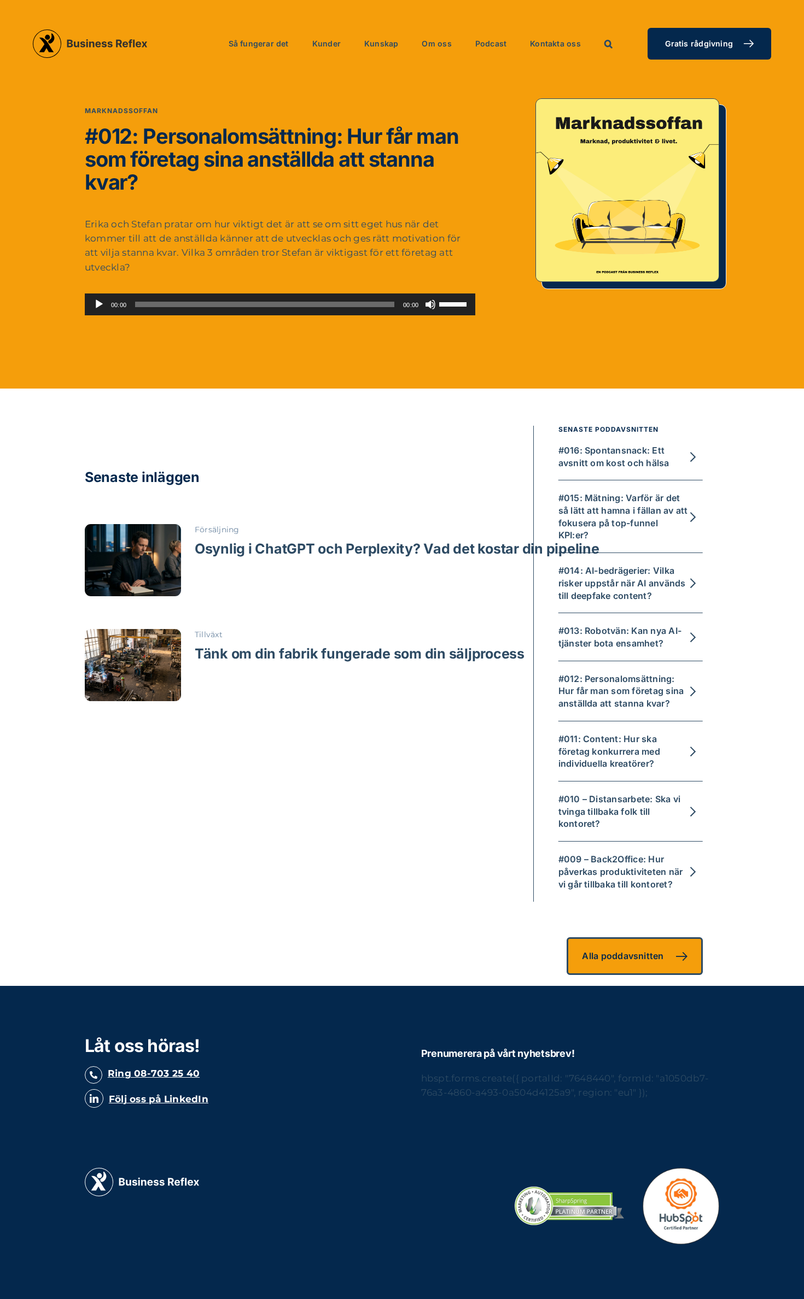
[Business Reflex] (142, 1172)
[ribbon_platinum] (569, 1190)
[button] (608, 44)
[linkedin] (94, 1098)
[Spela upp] (99, 304)
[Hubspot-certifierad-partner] (681, 1172)
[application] (280, 304)
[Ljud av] (430, 304)
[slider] (454, 303)
